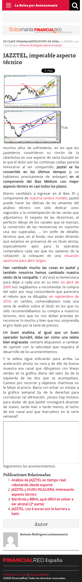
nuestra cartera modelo (48, 198)
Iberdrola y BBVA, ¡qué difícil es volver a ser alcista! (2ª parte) (42, 501)
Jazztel (33, 41)
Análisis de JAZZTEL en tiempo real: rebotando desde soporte (39, 482)
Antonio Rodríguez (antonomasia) (40, 45)
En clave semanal (15, 41)
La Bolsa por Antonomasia (36, 5)
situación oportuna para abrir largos (41, 258)
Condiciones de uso (14, 574)
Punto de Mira (48, 41)
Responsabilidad (39, 574)
